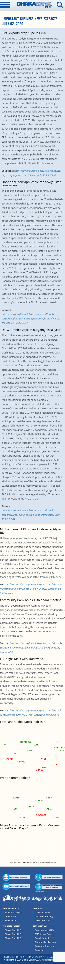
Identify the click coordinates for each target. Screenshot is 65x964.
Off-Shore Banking (44, 916)
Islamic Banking (42, 912)
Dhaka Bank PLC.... (14, 934)
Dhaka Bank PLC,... (14, 930)
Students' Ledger (13, 912)
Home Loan (10, 920)
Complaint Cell (42, 938)
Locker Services (42, 920)
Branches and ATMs (44, 930)
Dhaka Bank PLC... (13, 938)
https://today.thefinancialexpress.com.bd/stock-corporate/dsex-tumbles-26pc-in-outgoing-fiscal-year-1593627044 (31, 515)
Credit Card (10, 916)
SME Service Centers (44, 934)
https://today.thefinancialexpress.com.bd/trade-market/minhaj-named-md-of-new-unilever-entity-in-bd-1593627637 (31, 589)
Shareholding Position (45, 942)
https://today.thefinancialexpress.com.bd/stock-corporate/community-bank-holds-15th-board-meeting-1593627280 (31, 647)
